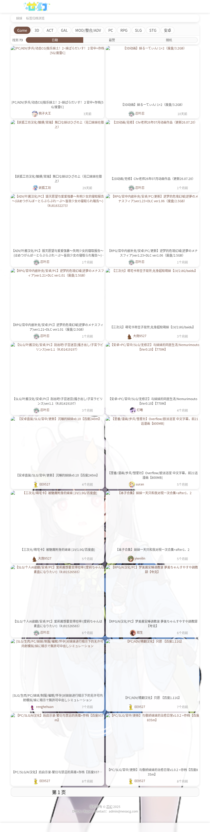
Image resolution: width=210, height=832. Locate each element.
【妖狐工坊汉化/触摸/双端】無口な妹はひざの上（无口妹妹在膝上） (57, 178)
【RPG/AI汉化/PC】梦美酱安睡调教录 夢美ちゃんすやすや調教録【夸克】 (152, 623)
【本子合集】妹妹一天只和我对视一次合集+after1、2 (153, 549)
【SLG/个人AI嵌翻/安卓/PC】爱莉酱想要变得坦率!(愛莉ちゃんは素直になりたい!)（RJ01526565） (57, 623)
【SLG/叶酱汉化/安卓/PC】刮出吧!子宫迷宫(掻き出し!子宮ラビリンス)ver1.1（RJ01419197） (57, 401)
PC (110, 30)
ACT (50, 30)
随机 (169, 40)
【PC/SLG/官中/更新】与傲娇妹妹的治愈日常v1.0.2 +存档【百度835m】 (152, 771)
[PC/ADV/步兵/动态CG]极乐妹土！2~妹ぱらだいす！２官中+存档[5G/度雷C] (57, 104)
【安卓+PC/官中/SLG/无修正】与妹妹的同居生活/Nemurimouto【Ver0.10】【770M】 (152, 401)
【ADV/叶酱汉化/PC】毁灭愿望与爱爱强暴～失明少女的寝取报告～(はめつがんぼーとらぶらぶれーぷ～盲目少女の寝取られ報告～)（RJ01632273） (57, 253)
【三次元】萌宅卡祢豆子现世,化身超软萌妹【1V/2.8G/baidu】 (152, 327)
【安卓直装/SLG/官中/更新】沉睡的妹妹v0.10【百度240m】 (57, 475)
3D (37, 30)
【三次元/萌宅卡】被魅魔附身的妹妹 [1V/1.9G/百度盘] (57, 549)
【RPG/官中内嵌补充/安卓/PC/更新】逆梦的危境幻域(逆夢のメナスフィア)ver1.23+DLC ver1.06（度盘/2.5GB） (153, 252)
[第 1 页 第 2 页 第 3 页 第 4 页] (59, 792)
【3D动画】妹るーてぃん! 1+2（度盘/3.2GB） (152, 104)
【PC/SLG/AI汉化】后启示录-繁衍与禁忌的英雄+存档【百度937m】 (57, 772)
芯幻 (109, 806)
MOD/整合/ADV (88, 30)
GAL (64, 30)
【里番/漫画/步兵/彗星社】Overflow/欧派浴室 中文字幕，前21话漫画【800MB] (153, 475)
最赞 (112, 40)
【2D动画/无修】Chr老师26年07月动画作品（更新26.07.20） (152, 178)
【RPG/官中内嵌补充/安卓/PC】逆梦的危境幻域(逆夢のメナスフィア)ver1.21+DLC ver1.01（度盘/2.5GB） (57, 326)
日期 (55, 40)
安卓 (167, 30)
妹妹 (19, 18)
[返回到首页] (12, 17)
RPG (124, 30)
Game (22, 30)
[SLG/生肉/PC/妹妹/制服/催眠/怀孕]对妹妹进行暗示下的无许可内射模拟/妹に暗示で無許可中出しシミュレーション (58, 697)
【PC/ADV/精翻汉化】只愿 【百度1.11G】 (152, 697)
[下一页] (153, 792)
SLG (138, 30)
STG (152, 30)
